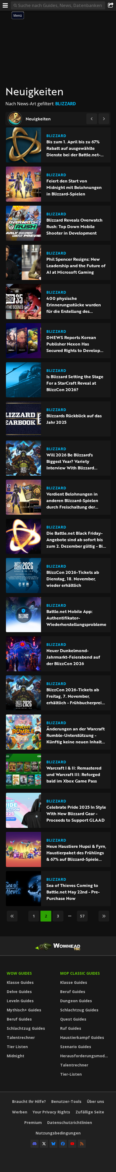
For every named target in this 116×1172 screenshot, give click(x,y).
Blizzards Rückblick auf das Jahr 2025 (74, 418)
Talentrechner (21, 1037)
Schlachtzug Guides (26, 1028)
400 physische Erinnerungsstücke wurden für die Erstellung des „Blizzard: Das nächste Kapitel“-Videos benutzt (73, 304)
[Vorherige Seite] (91, 118)
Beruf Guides (19, 1019)
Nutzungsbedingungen (58, 1133)
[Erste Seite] (12, 916)
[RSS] (82, 1144)
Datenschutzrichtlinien (69, 1122)
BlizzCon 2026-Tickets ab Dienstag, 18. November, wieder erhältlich (72, 578)
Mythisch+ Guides (24, 1009)
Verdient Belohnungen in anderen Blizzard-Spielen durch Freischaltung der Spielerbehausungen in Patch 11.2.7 (76, 500)
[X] (44, 1144)
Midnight (15, 1055)
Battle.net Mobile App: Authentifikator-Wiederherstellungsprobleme (76, 618)
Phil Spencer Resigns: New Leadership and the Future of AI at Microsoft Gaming (75, 265)
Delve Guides (19, 991)
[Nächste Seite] (103, 118)
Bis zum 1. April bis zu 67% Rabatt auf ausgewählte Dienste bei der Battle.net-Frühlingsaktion (73, 148)
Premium (33, 1122)
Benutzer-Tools (66, 1101)
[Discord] (34, 1144)
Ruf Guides (70, 1028)
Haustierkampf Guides (82, 1037)
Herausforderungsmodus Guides (85, 1055)
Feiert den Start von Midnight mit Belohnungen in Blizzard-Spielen (74, 187)
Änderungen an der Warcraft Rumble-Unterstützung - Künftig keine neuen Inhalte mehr (75, 735)
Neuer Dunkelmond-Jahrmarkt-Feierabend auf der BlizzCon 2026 (73, 657)
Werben (19, 1112)
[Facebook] (63, 1144)
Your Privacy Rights (51, 1112)
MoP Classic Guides (80, 973)
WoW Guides (19, 973)
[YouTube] (72, 1144)
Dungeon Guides (76, 1000)
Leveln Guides (20, 1000)
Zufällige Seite (90, 1112)
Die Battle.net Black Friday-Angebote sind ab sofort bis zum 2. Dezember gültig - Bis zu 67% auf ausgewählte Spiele (75, 539)
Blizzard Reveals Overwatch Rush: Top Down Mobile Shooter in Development (74, 226)
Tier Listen (17, 1046)
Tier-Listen (71, 1074)
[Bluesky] (53, 1144)
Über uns (95, 1101)
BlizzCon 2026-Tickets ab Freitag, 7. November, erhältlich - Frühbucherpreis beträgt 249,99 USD (75, 696)
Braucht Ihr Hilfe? (29, 1101)
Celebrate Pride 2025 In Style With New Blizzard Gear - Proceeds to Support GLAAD (76, 813)
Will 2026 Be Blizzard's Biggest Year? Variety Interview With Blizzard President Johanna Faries (72, 461)
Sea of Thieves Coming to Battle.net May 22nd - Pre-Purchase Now (73, 892)
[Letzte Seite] (103, 916)
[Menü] (5, 5)
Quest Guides (73, 1019)
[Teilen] (110, 5)
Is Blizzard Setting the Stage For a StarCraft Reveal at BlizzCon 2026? (74, 383)
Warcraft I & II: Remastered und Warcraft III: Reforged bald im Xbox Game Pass (73, 774)
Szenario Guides (75, 1046)
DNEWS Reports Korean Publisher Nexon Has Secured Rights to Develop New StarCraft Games (73, 344)
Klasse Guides (20, 982)
